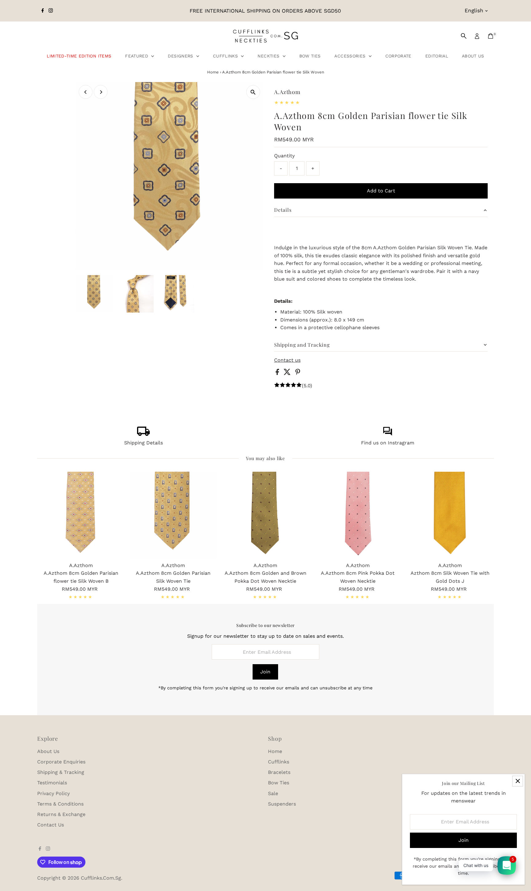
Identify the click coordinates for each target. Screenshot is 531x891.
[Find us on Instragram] (387, 434)
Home (213, 72)
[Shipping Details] (143, 434)
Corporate (398, 55)
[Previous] (85, 92)
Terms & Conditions (60, 804)
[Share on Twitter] (288, 373)
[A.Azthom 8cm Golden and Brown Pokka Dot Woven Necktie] (265, 515)
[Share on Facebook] (278, 373)
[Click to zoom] (253, 92)
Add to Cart (381, 191)
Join (265, 672)
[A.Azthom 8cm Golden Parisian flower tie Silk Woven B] (80, 515)
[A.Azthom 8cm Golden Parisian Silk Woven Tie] (173, 515)
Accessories (350, 55)
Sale (273, 793)
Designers (181, 55)
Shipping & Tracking (60, 772)
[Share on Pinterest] (297, 373)
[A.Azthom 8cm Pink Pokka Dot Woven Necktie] (357, 515)
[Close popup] (517, 781)
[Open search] (463, 36)
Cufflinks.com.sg (101, 878)
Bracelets (279, 772)
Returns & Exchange (61, 814)
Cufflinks (226, 55)
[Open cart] (490, 36)
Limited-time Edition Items (79, 55)
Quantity (284, 156)
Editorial (436, 55)
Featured (137, 55)
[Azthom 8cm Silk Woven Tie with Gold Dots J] (450, 515)
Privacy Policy (53, 793)
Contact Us (50, 825)
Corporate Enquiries (61, 762)
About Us (473, 55)
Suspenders (282, 804)
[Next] (101, 92)
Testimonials (52, 783)
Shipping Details (143, 443)
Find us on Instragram (387, 443)
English (474, 10)
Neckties (269, 55)
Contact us (287, 360)
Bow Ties (310, 55)
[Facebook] (42, 10)
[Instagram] (50, 10)
